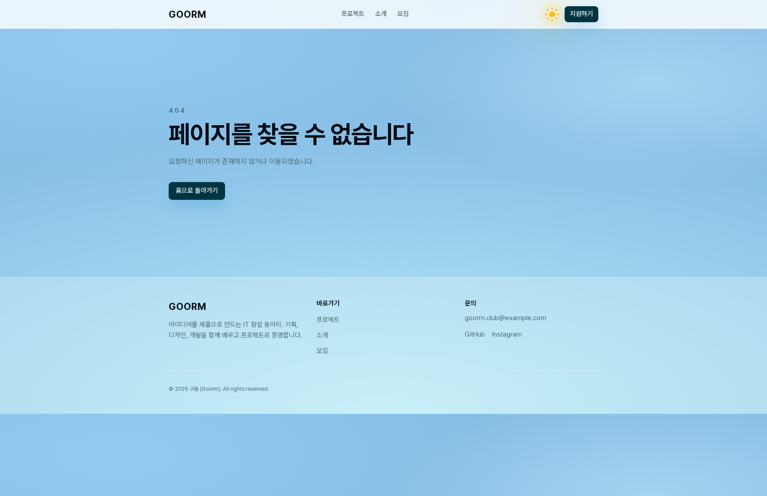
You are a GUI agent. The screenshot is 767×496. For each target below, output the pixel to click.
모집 (403, 14)
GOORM (188, 14)
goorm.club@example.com (505, 318)
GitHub (475, 334)
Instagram (507, 334)
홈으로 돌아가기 (197, 190)
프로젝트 (352, 14)
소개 (381, 14)
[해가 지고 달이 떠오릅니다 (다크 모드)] (552, 14)
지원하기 (581, 14)
